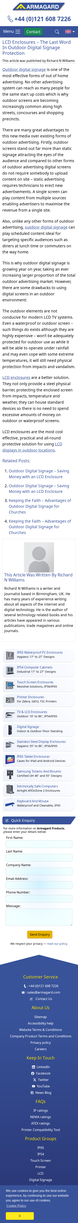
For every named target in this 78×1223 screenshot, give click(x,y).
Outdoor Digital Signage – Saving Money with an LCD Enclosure (39, 473)
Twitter (43, 1080)
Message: (13, 906)
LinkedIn (43, 1067)
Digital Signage (40, 1180)
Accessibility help (40, 1023)
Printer (40, 1167)
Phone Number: (18, 892)
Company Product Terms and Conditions (40, 1036)
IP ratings (40, 1110)
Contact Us (44, 999)
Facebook (43, 1073)
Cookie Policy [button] (16, 1206)
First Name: (14, 837)
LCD (41, 1173)
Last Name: (14, 851)
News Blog (43, 1092)
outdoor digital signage (46, 227)
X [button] (20, 1216)
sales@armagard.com (43, 992)
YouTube (43, 1086)
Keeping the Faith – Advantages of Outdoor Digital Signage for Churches (40, 506)
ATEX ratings (40, 1123)
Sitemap (40, 1017)
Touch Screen (40, 1160)
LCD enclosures (16, 377)
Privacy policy (40, 1042)
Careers (41, 1049)
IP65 (40, 1147)
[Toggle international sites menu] (69, 31)
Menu (9, 31)
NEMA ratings (40, 1117)
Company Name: (18, 865)
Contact (33, 31)
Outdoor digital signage (24, 69)
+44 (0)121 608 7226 (42, 19)
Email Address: (17, 878)
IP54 (40, 1154)
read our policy (57, 944)
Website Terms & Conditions (40, 1030)
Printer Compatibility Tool (40, 1130)
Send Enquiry (40, 934)
